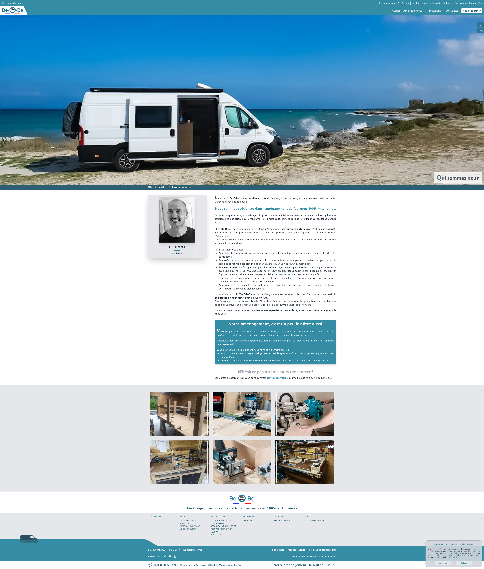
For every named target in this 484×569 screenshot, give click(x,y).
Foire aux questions (190, 526)
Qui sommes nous (188, 520)
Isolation (247, 520)
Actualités (185, 523)
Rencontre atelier (314, 520)
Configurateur (218, 523)
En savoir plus (453, 557)
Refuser (464, 563)
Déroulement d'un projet (223, 526)
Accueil (159, 187)
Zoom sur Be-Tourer (221, 520)
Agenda (214, 532)
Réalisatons (217, 535)
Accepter (443, 563)
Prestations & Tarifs (284, 520)
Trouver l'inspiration (221, 529)
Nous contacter (472, 10)
